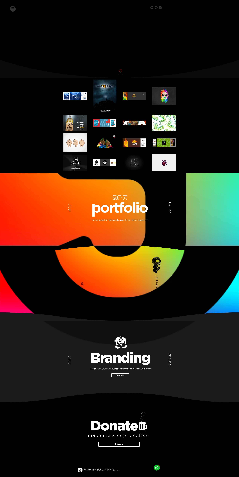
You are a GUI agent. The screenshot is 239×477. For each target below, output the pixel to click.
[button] (13, 9)
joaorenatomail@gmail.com (113, 471)
